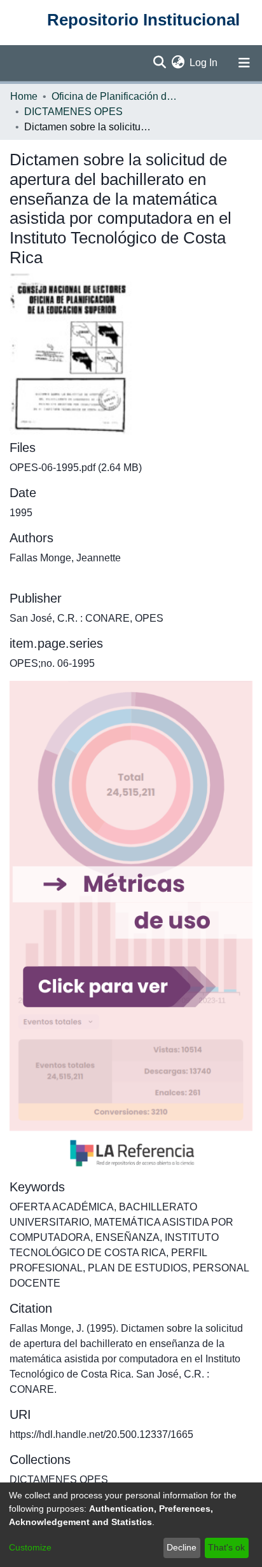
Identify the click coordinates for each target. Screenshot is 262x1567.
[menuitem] (178, 63)
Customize (30, 1547)
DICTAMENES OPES (73, 111)
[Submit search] (159, 63)
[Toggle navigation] (244, 63)
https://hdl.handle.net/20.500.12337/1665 (101, 1434)
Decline (182, 1547)
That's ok (226, 1547)
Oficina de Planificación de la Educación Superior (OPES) (115, 96)
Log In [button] (204, 62)
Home (24, 96)
